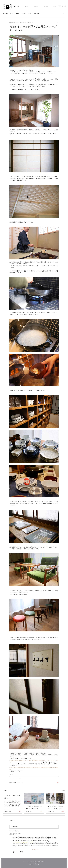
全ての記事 (5, 13)
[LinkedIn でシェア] (16, 778)
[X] (62, 6)
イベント (24, 13)
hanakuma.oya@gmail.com (34, 862)
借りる (11, 13)
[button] (63, 13)
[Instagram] (60, 6)
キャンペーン (37, 13)
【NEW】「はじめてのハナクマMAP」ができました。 (34, 807)
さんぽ (29, 13)
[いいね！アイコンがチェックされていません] (13, 852)
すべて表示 (63, 790)
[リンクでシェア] (19, 778)
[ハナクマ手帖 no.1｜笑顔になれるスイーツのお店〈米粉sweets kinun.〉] (55, 798)
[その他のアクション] (58, 22)
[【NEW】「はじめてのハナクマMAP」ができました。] (34, 798)
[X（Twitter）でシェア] (13, 778)
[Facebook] (65, 6)
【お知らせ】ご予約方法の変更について (12, 797)
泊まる (17, 13)
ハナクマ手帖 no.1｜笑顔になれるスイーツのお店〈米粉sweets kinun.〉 (55, 808)
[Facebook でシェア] (10, 778)
